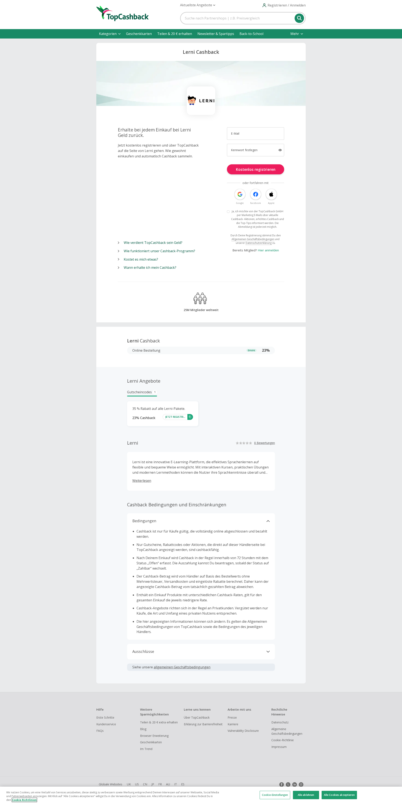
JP (152, 784)
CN (145, 784)
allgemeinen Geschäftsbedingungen (182, 667)
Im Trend (146, 749)
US (137, 784)
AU (168, 784)
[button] (197, 5)
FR (160, 784)
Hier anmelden (268, 250)
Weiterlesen (141, 480)
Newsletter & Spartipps (215, 33)
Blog (143, 729)
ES (182, 784)
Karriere (233, 724)
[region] (201, 795)
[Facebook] (281, 784)
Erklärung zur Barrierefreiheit (203, 724)
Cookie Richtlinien (24, 800)
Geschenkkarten (139, 33)
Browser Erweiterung (154, 736)
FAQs (100, 731)
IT (175, 784)
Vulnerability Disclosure (243, 731)
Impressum (279, 747)
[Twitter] (288, 784)
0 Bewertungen (264, 443)
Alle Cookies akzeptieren (339, 795)
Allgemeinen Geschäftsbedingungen (253, 239)
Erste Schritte (105, 717)
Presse (232, 717)
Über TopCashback (197, 717)
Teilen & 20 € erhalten (174, 33)
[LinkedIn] (294, 784)
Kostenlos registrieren (255, 169)
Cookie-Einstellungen (275, 795)
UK (129, 784)
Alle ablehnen (306, 795)
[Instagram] (301, 784)
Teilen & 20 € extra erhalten (159, 722)
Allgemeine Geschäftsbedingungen (286, 731)
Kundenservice (106, 724)
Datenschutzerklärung (259, 243)
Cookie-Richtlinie (282, 740)
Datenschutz (280, 722)
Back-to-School (251, 33)
